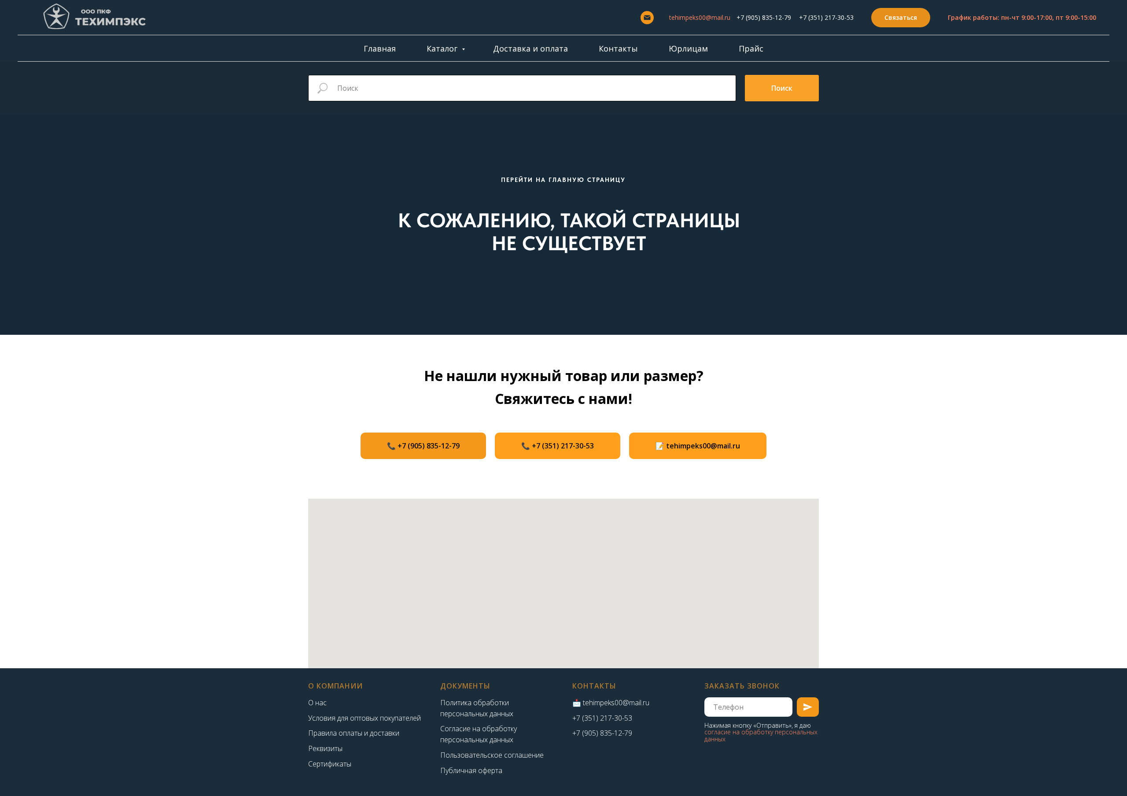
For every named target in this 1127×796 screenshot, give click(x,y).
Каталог (443, 48)
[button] (900, 18)
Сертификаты (329, 764)
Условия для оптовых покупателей (364, 718)
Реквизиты (325, 748)
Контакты (618, 48)
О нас (317, 702)
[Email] (647, 17)
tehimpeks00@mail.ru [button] (699, 17)
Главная (380, 48)
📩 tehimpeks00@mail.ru (610, 702)
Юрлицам (688, 48)
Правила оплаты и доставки (353, 733)
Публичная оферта (471, 770)
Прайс (751, 48)
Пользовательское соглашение (492, 755)
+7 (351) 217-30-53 (826, 17)
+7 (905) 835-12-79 (764, 17)
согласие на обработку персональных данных (761, 735)
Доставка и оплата (530, 48)
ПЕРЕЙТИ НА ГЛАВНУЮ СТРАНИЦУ (563, 179)
